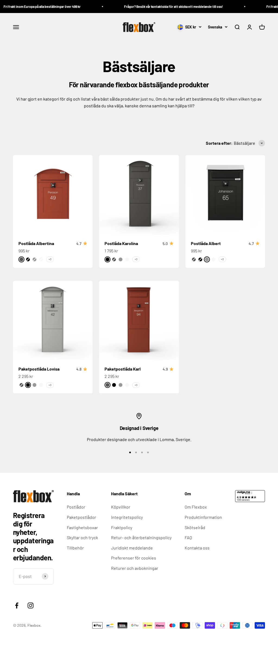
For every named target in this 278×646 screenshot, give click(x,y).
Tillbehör (75, 547)
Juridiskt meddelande (132, 547)
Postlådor (76, 506)
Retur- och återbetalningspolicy (141, 537)
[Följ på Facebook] (16, 605)
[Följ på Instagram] (30, 605)
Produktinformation (203, 517)
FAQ (188, 537)
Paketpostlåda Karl (123, 368)
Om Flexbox (196, 506)
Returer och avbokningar (134, 568)
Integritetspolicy (127, 517)
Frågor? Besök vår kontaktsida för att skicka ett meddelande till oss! (168, 6)
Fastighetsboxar (82, 527)
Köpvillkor (120, 506)
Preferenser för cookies (133, 557)
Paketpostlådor (81, 517)
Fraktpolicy (121, 527)
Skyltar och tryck (82, 537)
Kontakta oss (197, 547)
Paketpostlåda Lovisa (38, 368)
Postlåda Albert (206, 243)
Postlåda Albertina (36, 243)
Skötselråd (195, 527)
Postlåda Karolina (121, 243)
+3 (50, 259)
